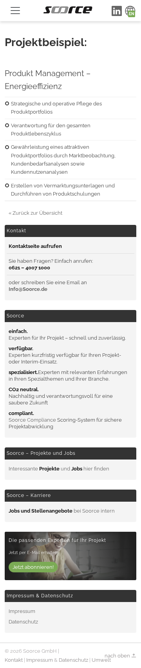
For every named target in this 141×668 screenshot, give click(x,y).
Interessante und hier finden (59, 469)
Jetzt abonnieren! (33, 567)
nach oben (118, 655)
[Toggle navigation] (15, 10)
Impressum (22, 611)
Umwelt (101, 660)
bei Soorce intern (62, 511)
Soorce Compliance (32, 420)
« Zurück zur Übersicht (35, 213)
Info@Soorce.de (28, 289)
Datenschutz (23, 622)
